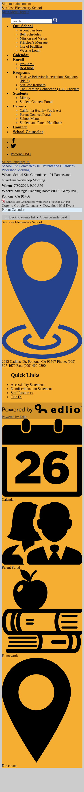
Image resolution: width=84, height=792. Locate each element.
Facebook (13, 140)
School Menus (30, 118)
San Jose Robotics (32, 85)
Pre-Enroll (27, 64)
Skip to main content (16, 4)
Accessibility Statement (27, 385)
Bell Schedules (30, 34)
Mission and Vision (33, 38)
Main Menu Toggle (15, 12)
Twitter (13, 146)
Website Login (30, 50)
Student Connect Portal (36, 102)
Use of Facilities (31, 46)
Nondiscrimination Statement (31, 389)
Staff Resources (22, 393)
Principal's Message (33, 42)
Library (25, 98)
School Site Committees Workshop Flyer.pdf (33, 201)
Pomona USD (21, 154)
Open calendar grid (53, 217)
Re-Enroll (27, 68)
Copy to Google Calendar (20, 205)
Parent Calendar (13, 209)
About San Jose (31, 30)
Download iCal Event (58, 205)
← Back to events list (20, 217)
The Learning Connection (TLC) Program (49, 89)
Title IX (16, 397)
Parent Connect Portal (35, 114)
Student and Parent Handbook (41, 123)
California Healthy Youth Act (40, 110)
